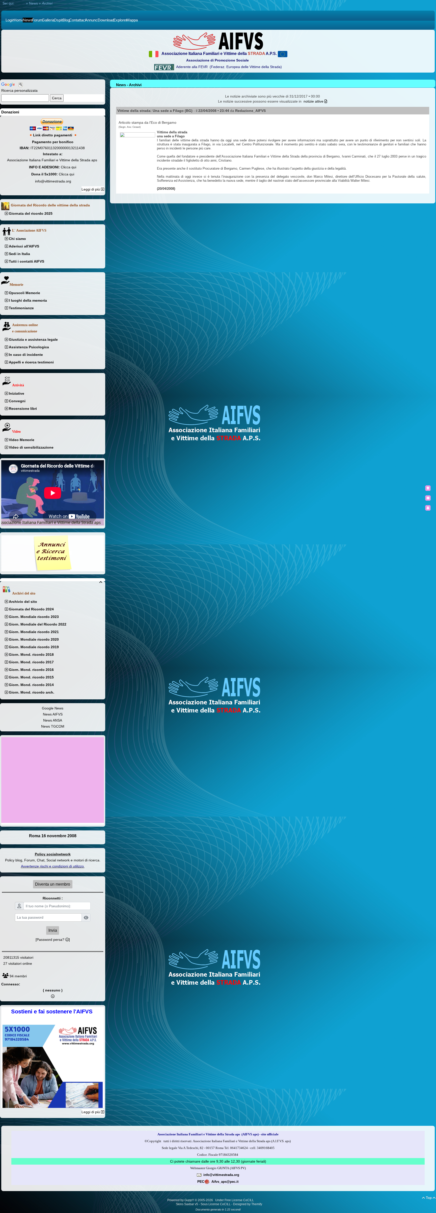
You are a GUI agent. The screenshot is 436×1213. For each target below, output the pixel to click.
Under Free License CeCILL (235, 1200)
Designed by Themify (247, 1204)
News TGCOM (52, 726)
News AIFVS (53, 714)
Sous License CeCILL (216, 1204)
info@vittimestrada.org (53, 181)
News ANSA (52, 720)
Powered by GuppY (181, 1200)
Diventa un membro (52, 884)
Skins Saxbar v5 (187, 1204)
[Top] (428, 488)
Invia (52, 930)
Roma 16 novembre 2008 (52, 836)
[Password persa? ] (53, 940)
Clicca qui (68, 167)
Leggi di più (91, 189)
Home (20, 3)
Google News (52, 708)
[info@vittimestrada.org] (199, 1175)
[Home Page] (218, 41)
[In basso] (428, 508)
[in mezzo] (428, 498)
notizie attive (314, 101)
